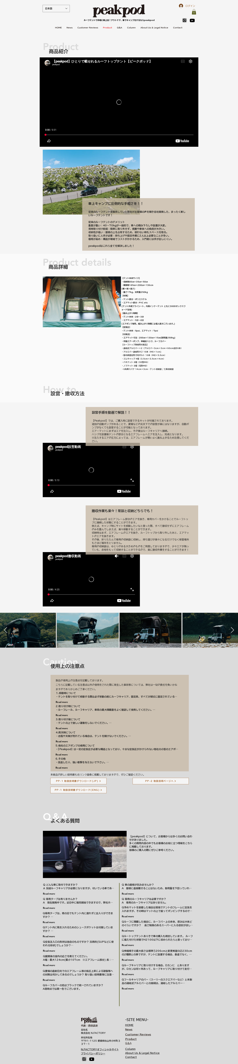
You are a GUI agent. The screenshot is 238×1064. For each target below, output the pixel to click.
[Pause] (47, 874)
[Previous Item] (5, 630)
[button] (194, 11)
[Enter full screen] (122, 874)
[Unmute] (53, 874)
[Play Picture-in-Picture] (117, 874)
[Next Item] (232, 630)
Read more (62, 702)
